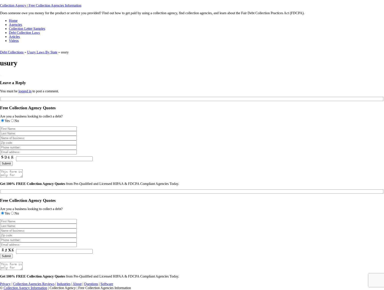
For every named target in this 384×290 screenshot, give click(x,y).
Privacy (5, 284)
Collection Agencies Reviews (33, 284)
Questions (91, 284)
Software (106, 284)
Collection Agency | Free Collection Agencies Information (40, 5)
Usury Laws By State (42, 52)
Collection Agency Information (25, 288)
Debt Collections (12, 52)
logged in (25, 91)
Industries (63, 284)
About (77, 284)
